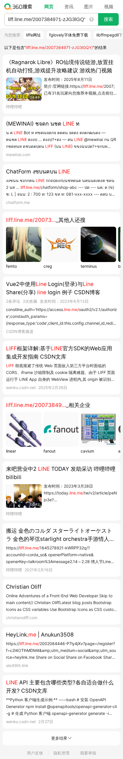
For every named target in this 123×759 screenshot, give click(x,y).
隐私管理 (61, 752)
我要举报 (88, 752)
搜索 (108, 19)
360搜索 (19, 7)
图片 (88, 6)
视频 (108, 6)
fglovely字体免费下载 (68, 34)
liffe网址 (33, 34)
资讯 (69, 6)
